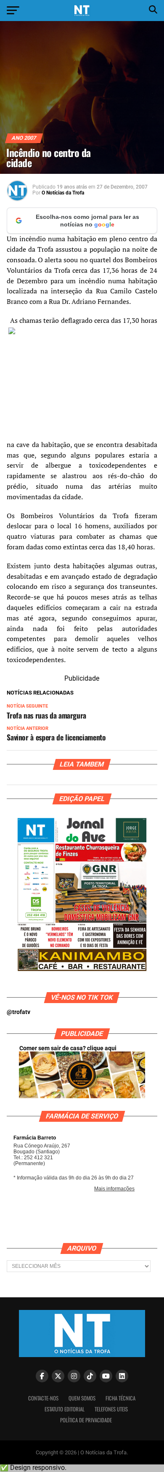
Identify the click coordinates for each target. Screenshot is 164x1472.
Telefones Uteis (111, 1409)
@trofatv (18, 1012)
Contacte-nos (43, 1398)
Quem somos (82, 1398)
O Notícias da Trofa (63, 193)
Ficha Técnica (120, 1398)
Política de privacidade (86, 1420)
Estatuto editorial (65, 1409)
